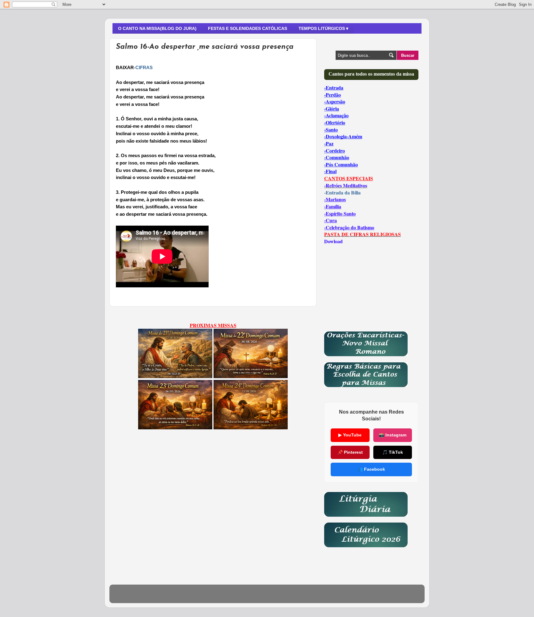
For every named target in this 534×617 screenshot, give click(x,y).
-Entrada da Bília (342, 192)
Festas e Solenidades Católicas (247, 28)
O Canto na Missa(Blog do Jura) (157, 28)
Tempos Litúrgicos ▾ (323, 28)
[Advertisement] (213, 489)
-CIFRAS (143, 67)
